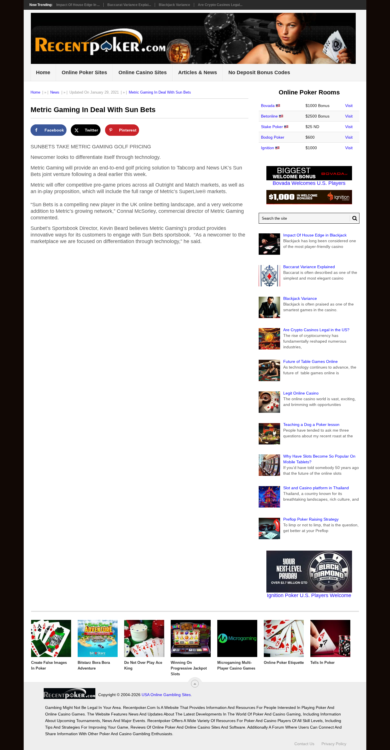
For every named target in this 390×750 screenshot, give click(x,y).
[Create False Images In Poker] (51, 638)
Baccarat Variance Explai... (129, 5)
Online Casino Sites (142, 72)
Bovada (268, 105)
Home (43, 72)
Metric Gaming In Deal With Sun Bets (160, 92)
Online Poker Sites (84, 72)
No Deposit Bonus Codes (259, 72)
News (54, 92)
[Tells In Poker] (330, 638)
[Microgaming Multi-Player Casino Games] (237, 638)
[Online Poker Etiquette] (284, 638)
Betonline (269, 116)
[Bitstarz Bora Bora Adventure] (98, 638)
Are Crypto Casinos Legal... (220, 5)
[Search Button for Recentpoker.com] (353, 218)
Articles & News (197, 72)
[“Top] (195, 684)
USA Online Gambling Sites (166, 694)
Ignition (267, 147)
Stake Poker (272, 126)
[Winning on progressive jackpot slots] (191, 638)
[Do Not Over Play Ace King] (144, 638)
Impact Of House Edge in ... (78, 5)
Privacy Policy (333, 743)
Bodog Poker (272, 137)
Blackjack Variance (174, 5)
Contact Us (304, 743)
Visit (349, 105)
